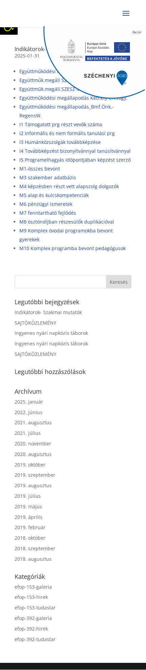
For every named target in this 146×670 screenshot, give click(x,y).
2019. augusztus (33, 485)
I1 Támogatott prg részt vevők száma (60, 124)
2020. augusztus (33, 454)
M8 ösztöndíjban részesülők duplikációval (66, 221)
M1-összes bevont (39, 168)
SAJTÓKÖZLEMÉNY (35, 323)
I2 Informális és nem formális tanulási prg (67, 133)
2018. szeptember (35, 548)
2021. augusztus (33, 422)
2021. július (28, 433)
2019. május (28, 506)
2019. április (28, 517)
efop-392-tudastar (35, 639)
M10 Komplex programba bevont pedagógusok (72, 248)
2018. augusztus (33, 559)
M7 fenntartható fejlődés (47, 213)
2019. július (28, 496)
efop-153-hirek (31, 597)
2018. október (30, 538)
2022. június (28, 412)
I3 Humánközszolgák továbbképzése (60, 142)
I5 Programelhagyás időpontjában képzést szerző (75, 160)
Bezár (137, 32)
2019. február (30, 527)
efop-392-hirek (31, 628)
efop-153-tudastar (35, 607)
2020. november (33, 443)
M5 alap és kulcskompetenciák (54, 195)
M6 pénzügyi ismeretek (45, 204)
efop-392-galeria (33, 618)
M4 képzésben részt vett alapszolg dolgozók (69, 186)
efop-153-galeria (33, 587)
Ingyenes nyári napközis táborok (51, 333)
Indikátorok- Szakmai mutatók (48, 312)
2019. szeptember (35, 475)
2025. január (29, 401)
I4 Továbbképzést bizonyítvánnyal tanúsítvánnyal (75, 151)
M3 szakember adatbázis (47, 177)
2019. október (30, 464)
